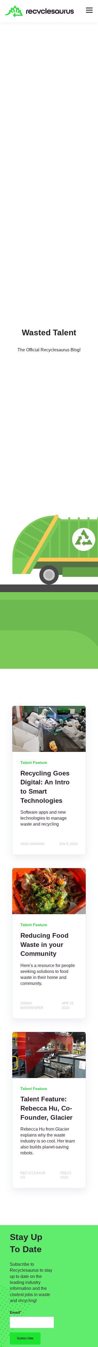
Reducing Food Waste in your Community (44, 944)
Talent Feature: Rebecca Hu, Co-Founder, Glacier (46, 1108)
